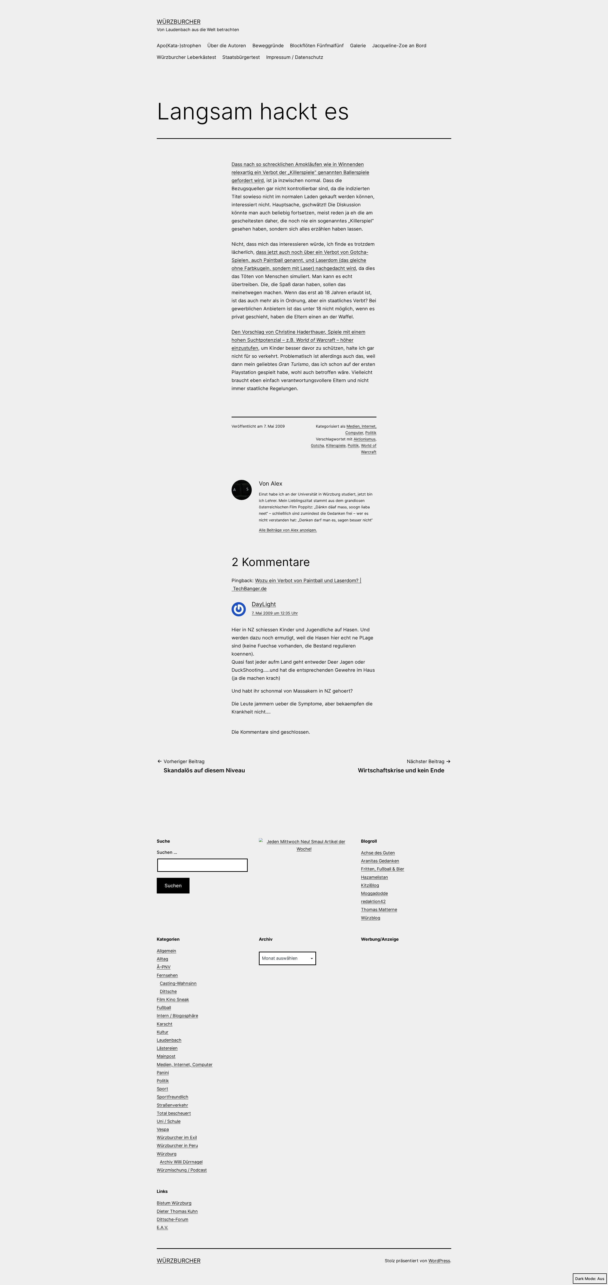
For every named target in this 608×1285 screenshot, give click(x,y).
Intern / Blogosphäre (177, 1015)
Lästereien (167, 1048)
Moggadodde (374, 893)
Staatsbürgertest (241, 57)
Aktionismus (364, 439)
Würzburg (166, 1153)
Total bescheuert (174, 1113)
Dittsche (168, 991)
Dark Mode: (585, 1278)
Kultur (162, 1032)
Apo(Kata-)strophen (179, 45)
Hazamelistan (374, 877)
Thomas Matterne (379, 909)
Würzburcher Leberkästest (186, 57)
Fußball (164, 1007)
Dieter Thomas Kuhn (177, 1211)
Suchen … (167, 852)
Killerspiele (336, 445)
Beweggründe (268, 45)
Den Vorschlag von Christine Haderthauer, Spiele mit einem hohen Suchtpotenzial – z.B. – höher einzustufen (298, 340)
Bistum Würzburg (174, 1202)
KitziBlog (370, 885)
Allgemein (166, 950)
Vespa (163, 1129)
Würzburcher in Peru (177, 1145)
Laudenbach (169, 1040)
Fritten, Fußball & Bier (382, 868)
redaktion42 (373, 901)
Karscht (164, 1023)
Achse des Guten (378, 852)
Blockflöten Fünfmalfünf (317, 45)
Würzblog (370, 917)
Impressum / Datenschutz (294, 57)
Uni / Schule (168, 1121)
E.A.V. (162, 1227)
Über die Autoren (226, 45)
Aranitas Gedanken (380, 860)
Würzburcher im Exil (177, 1137)
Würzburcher (178, 21)
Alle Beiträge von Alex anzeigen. (288, 530)
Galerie (358, 45)
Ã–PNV (164, 966)
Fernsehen (167, 975)
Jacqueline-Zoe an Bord (399, 45)
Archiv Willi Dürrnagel (181, 1161)
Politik (370, 432)
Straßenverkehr (172, 1105)
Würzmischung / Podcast (182, 1169)
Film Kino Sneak (173, 999)
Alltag (162, 958)
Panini (163, 1072)
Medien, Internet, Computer (185, 1064)
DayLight (264, 604)
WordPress (439, 1260)
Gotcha (317, 445)
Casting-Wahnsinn (178, 983)
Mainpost (166, 1056)
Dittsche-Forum (172, 1219)
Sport (162, 1088)
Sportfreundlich (172, 1096)
